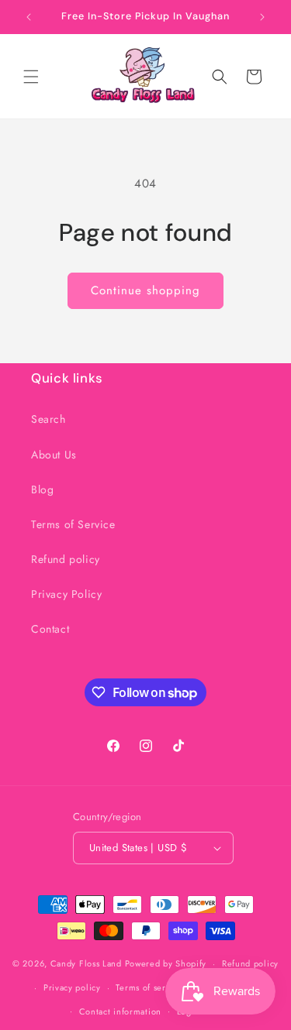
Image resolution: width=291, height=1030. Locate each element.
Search (48, 419)
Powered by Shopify (166, 963)
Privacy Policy (66, 594)
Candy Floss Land (87, 963)
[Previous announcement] (29, 17)
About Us (54, 454)
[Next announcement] (262, 17)
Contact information (120, 1011)
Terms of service (149, 987)
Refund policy (65, 559)
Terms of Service (73, 524)
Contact (50, 629)
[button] (31, 77)
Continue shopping (145, 290)
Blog (42, 489)
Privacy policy (72, 987)
